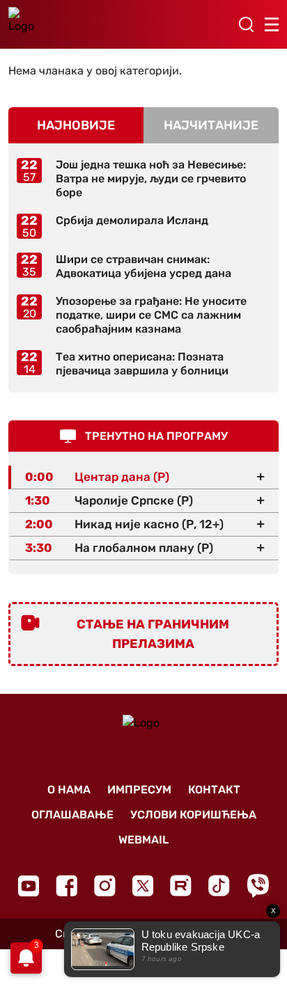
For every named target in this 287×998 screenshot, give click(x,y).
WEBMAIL (143, 839)
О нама (69, 789)
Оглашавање (72, 814)
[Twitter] (142, 885)
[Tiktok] (219, 885)
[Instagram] (105, 885)
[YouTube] (28, 886)
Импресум (139, 789)
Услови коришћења (193, 814)
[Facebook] (66, 885)
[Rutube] (181, 885)
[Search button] (246, 24)
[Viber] (258, 885)
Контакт (214, 789)
